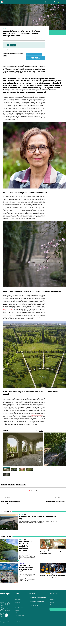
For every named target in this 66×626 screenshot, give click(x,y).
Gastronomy (47, 573)
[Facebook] (38, 38)
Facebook (52, 597)
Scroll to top (61, 622)
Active (5, 28)
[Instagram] (36, 490)
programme (6, 53)
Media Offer (18, 610)
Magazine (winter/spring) (37, 601)
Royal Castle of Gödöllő (36, 415)
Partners (17, 613)
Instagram (52, 599)
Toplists (21, 563)
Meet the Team (18, 607)
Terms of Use (18, 605)
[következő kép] (42, 430)
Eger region (4, 559)
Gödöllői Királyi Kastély (35, 54)
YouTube (52, 602)
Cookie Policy (18, 599)
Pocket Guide (34, 606)
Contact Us (17, 602)
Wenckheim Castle (7, 309)
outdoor (20, 53)
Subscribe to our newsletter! (57, 609)
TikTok (51, 605)
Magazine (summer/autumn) (38, 597)
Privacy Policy (18, 597)
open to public (13, 53)
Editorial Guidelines (19, 615)
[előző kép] (40, 430)
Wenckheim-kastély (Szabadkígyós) (36, 58)
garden (5, 55)
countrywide (3, 24)
